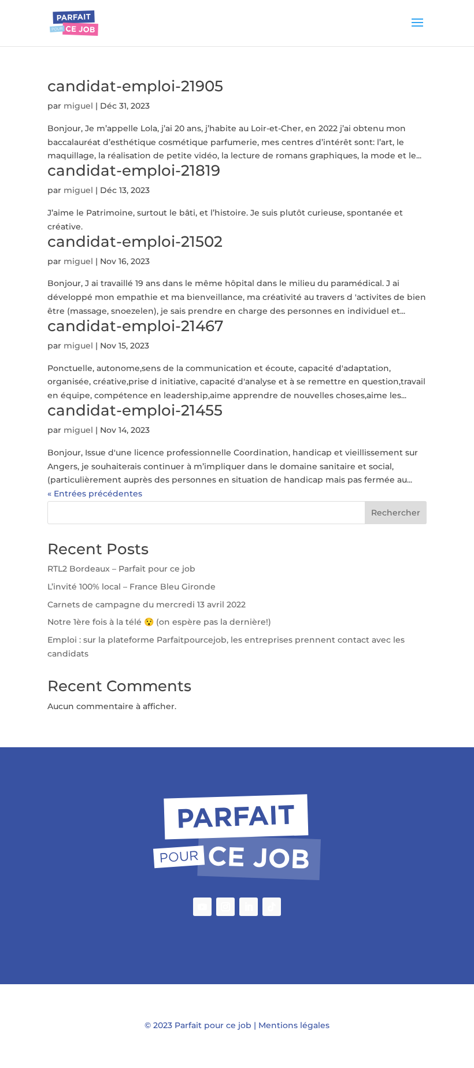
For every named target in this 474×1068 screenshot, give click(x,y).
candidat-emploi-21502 (135, 241)
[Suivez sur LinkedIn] (248, 907)
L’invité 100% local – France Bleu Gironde (131, 586)
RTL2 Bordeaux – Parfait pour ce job (121, 568)
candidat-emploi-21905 (135, 86)
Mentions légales (293, 1025)
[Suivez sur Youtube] (202, 907)
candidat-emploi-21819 (133, 170)
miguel (78, 106)
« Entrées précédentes (94, 493)
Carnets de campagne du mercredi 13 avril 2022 (146, 604)
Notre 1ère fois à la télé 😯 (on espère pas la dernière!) (159, 622)
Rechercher (395, 512)
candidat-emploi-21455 (135, 410)
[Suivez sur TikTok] (271, 907)
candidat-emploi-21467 (135, 326)
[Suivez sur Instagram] (225, 907)
